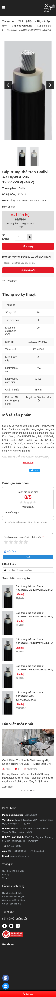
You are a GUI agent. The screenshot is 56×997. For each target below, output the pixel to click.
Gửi (28, 557)
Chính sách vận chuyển (13, 896)
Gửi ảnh (11, 551)
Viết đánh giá (12, 512)
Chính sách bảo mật (11, 904)
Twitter (36, 470)
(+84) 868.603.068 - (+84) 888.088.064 (27, 851)
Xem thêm (28, 462)
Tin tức (5, 878)
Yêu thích (12, 281)
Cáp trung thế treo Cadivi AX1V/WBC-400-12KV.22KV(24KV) (30, 696)
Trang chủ (8, 21)
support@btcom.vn (19, 856)
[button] (4, 8)
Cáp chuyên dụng (22, 25)
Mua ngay (28, 246)
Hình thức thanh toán (12, 893)
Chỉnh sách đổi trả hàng (13, 900)
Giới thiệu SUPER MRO (13, 871)
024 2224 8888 (14, 846)
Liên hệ (5, 874)
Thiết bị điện (25, 21)
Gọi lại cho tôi (28, 270)
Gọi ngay (29, 994)
